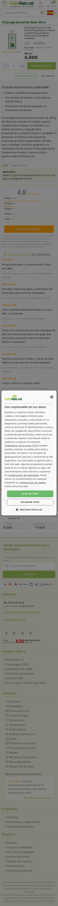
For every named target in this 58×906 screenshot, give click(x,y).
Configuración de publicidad (23, 475)
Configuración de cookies (32, 482)
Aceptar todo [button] (30, 493)
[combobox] (51, 397)
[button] (29, 509)
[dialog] (29, 453)
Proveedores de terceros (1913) (21, 445)
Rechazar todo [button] (30, 502)
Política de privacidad (16, 486)
